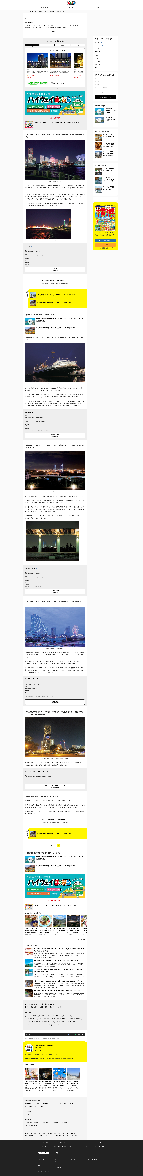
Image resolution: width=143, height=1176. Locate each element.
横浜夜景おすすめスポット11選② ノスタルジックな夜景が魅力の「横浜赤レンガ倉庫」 (46, 27)
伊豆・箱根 (49, 1133)
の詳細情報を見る (55, 269)
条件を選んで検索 (106, 97)
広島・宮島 (58, 1135)
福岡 (72, 1135)
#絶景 (70, 1025)
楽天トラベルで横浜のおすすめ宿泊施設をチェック (55, 280)
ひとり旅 (47, 1106)
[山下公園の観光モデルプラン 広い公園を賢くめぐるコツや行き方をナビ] (33, 293)
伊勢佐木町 (97, 55)
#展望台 (45, 1021)
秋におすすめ (45, 1103)
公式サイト (37, 1047)
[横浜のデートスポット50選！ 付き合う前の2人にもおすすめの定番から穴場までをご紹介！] (73, 1079)
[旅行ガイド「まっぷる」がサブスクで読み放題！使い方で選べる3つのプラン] (29, 124)
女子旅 (41, 1106)
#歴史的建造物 (73, 1021)
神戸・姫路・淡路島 (49, 1135)
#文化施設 (51, 1021)
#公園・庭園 (46, 1018)
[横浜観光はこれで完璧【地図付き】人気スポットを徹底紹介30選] (33, 301)
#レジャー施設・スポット (31, 1018)
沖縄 (76, 1135)
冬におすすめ (53, 1103)
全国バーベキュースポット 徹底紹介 (50, 1122)
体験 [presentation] (78, 45)
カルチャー (99, 8)
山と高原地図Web (59, 1168)
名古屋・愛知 (73, 1133)
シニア (36, 1106)
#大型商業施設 (70, 1018)
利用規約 (73, 1159)
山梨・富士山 (57, 1133)
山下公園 (27, 246)
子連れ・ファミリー (72, 1103)
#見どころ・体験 (40, 1025)
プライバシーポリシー (93, 1159)
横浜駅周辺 (97, 42)
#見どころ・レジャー (30, 1025)
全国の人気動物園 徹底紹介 (66, 1122)
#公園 (40, 1018)
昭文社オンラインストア (105, 240)
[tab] (32, 45)
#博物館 (57, 1018)
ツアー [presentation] (47, 45)
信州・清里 (65, 1133)
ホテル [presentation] (32, 45)
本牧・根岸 (97, 64)
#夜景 (54, 1025)
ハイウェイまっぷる (76, 1168)
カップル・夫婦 (28, 1106)
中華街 (96, 58)
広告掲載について (59, 1162)
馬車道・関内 (98, 52)
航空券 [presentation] (62, 45)
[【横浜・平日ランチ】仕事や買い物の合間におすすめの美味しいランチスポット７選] (31, 925)
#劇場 (52, 1018)
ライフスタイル (97, 1142)
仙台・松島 (33, 1133)
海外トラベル (72, 8)
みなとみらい (98, 45)
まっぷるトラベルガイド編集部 (46, 1045)
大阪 (41, 1135)
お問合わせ (40, 1162)
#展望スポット (38, 1021)
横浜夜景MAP (29, 22)
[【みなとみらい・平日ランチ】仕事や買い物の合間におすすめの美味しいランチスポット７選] (45, 925)
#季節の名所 (78, 1018)
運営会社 (57, 1159)
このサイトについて (42, 1159)
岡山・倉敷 (65, 1135)
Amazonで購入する (105, 245)
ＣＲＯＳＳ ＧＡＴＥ (31, 679)
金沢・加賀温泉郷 (29, 1135)
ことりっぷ (40, 1168)
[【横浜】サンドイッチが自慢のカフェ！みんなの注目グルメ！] (31, 1079)
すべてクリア (105, 92)
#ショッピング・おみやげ (31, 1015)
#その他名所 (41, 1015)
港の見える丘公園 (30, 568)
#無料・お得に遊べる (62, 1025)
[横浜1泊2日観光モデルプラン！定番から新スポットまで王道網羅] (45, 1079)
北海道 (26, 1133)
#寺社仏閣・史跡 (29, 1021)
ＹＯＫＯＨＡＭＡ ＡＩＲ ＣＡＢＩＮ (36, 771)
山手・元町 (97, 61)
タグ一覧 (27, 1114)
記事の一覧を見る (81, 939)
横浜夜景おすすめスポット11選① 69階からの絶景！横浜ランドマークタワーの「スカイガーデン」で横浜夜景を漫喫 (52, 25)
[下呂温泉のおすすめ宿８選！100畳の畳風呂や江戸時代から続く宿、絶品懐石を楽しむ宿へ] (98, 143)
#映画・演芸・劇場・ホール (61, 1021)
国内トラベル (44, 8)
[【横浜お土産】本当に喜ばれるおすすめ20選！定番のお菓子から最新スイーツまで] (59, 1079)
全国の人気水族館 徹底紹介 (31, 1125)
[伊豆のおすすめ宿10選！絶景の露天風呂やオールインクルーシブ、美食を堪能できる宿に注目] (98, 135)
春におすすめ (28, 1103)
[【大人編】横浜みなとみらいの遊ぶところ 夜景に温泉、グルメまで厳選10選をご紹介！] (73, 925)
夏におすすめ (37, 1103)
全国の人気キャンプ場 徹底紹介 (32, 1122)
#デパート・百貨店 (67, 1015)
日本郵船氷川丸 (29, 412)
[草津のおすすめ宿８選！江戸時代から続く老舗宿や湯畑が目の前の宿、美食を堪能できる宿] (98, 152)
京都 (37, 1135)
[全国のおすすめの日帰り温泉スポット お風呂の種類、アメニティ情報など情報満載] (98, 186)
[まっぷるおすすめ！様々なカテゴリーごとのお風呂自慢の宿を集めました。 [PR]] (98, 169)
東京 (39, 1133)
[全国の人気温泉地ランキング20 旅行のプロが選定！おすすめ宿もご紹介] (98, 178)
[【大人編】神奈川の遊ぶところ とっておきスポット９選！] (59, 925)
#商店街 (63, 1018)
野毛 (96, 67)
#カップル (49, 1025)
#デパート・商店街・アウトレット (54, 1015)
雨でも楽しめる (62, 1103)
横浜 (44, 1133)
